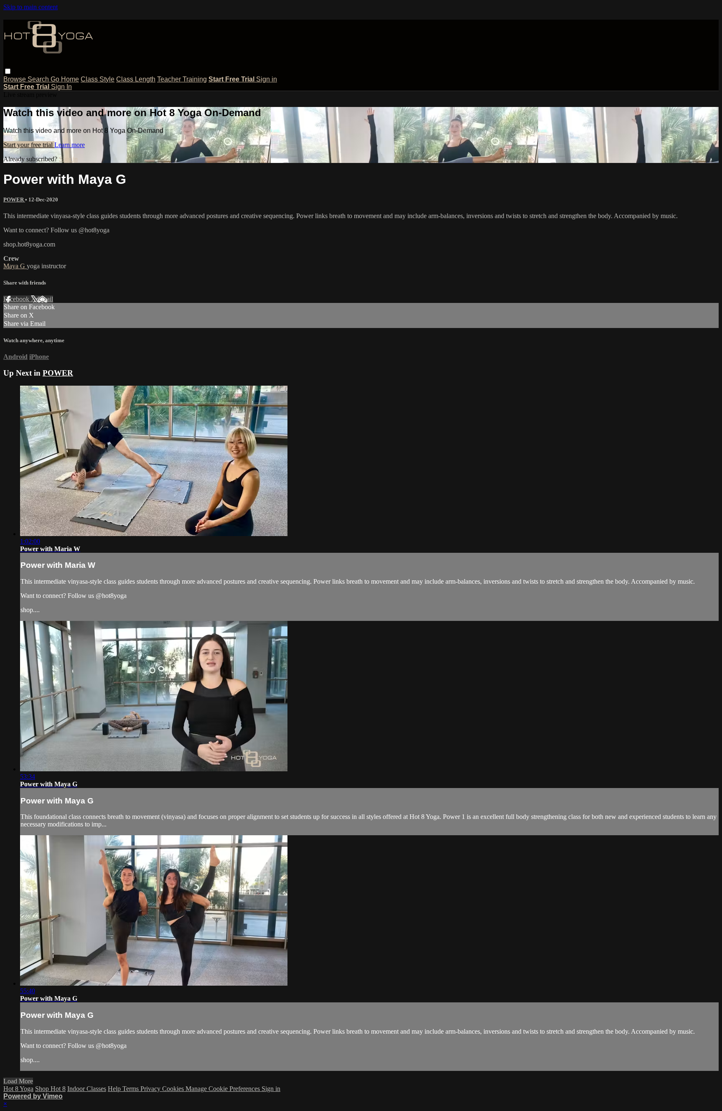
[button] (7, 71)
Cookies (174, 1088)
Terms (131, 1088)
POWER (14, 199)
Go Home (65, 79)
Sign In (61, 86)
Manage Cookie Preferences (224, 1088)
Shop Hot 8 (50, 1088)
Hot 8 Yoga (18, 1088)
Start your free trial (28, 144)
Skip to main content (30, 6)
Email (45, 299)
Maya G (15, 265)
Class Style (97, 79)
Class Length (135, 79)
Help (115, 1088)
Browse (15, 79)
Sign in (266, 79)
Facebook (17, 299)
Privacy (151, 1088)
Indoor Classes (86, 1088)
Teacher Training (182, 79)
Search (39, 79)
